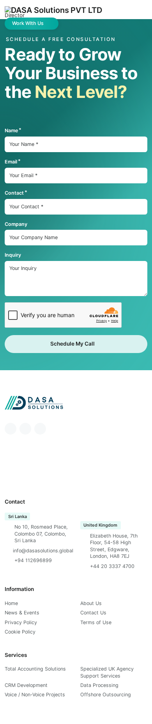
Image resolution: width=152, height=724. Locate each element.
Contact (14, 193)
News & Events (22, 613)
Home (11, 603)
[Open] (136, 12)
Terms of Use (95, 622)
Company (16, 224)
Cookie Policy (20, 632)
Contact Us (93, 613)
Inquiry (13, 255)
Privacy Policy (21, 622)
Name (11, 130)
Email (11, 162)
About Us (91, 603)
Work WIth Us (28, 23)
